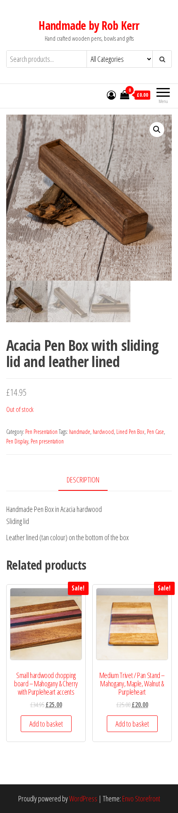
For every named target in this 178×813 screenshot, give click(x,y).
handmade (79, 432)
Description (83, 480)
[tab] (89, 480)
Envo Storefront (141, 798)
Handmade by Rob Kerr (89, 25)
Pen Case (155, 432)
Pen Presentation (41, 432)
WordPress (83, 798)
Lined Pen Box (130, 432)
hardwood (103, 432)
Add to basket (46, 724)
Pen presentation (47, 441)
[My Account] (111, 94)
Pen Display (17, 441)
